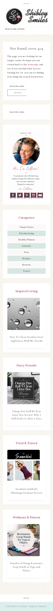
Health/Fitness (26, 239)
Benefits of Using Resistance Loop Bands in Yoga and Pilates (26, 567)
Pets (26, 252)
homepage (33, 64)
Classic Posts (27, 227)
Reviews (26, 264)
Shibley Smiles (26, 16)
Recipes (26, 258)
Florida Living (26, 233)
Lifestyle (26, 246)
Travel (26, 271)
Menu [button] (27, 4)
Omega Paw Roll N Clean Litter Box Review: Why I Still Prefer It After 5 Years (26, 415)
